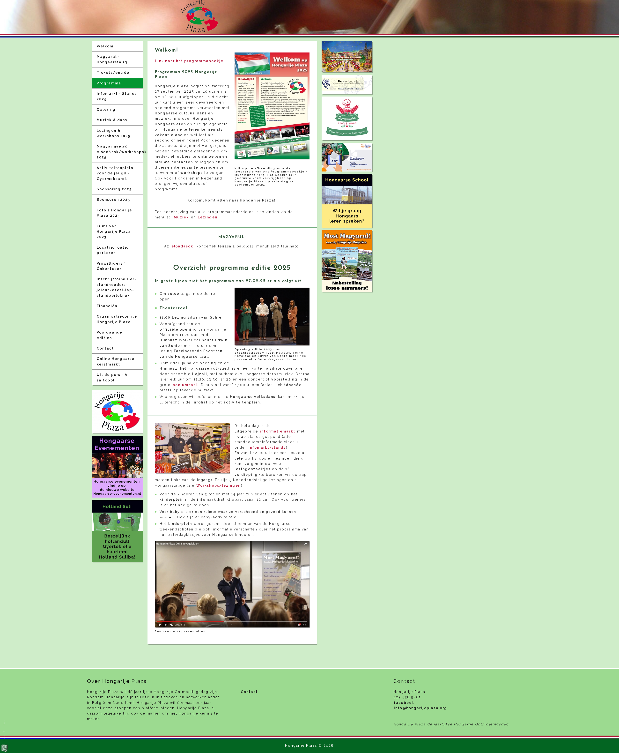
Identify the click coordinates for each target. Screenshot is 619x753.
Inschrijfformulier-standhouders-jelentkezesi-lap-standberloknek (116, 287)
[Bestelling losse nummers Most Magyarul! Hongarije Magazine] (347, 261)
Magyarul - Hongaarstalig (112, 59)
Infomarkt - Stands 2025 (117, 96)
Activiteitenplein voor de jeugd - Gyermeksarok (115, 173)
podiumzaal (185, 385)
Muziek (181, 217)
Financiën (107, 306)
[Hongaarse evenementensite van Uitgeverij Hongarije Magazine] (117, 467)
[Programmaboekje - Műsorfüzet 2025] (272, 105)
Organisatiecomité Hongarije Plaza (117, 319)
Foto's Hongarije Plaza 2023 (114, 212)
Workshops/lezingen (218, 485)
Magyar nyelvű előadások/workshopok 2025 (120, 151)
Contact (105, 348)
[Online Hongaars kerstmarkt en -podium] (347, 56)
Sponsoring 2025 (114, 189)
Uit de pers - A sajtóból (112, 377)
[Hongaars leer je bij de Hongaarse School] (347, 201)
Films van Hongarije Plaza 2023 (114, 231)
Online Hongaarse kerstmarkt (116, 361)
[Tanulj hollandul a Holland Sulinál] (117, 531)
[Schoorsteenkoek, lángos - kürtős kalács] (347, 118)
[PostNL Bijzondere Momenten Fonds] (347, 157)
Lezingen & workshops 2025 (113, 133)
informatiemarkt (277, 431)
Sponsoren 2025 (113, 199)
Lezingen (207, 217)
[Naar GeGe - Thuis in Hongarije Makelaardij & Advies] (347, 84)
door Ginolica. (4, 731)
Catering (106, 110)
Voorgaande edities (109, 335)
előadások (182, 246)
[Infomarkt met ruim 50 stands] (192, 448)
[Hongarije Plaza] (117, 411)
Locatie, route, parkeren (113, 250)
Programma (109, 83)
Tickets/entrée (113, 73)
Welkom (105, 46)
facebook (404, 703)
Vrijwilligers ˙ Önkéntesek (111, 266)
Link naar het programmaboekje (189, 61)
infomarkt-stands (267, 447)
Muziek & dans (112, 120)
